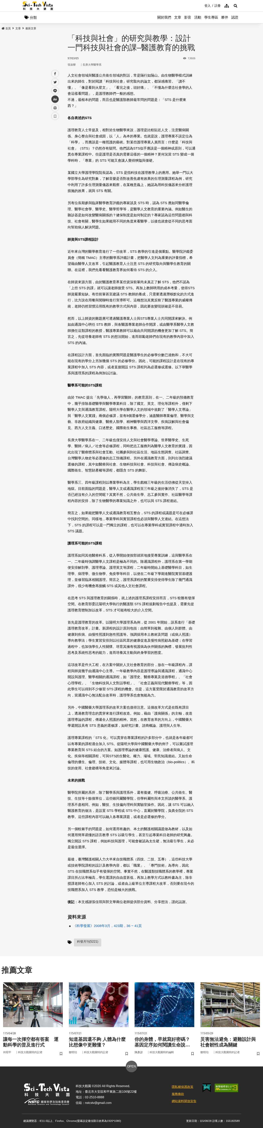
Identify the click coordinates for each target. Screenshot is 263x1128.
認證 (234, 17)
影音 (187, 17)
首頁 (8, 28)
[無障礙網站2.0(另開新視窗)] (226, 1088)
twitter (55, 82)
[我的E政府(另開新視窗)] (207, 1087)
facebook (55, 73)
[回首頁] (38, 6)
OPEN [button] (131, 1066)
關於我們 (164, 17)
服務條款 (178, 1094)
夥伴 (224, 17)
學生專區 (211, 17)
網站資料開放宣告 (184, 1101)
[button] (235, 6)
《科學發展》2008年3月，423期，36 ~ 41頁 (107, 926)
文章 (177, 17)
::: (202, 5)
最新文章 (30, 28)
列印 (55, 108)
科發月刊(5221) (87, 941)
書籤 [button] (55, 116)
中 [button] (55, 99)
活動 (197, 17)
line (53, 90)
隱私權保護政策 (182, 1086)
